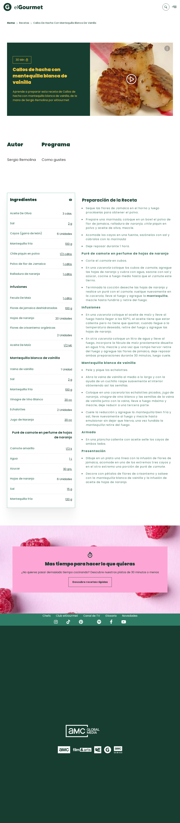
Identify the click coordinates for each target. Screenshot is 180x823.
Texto (77, 206)
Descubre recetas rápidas (90, 582)
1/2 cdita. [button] (66, 254)
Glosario (111, 616)
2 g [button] (70, 224)
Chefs (47, 616)
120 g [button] (68, 499)
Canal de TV (91, 616)
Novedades (129, 616)
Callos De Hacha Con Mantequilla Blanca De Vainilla (64, 23)
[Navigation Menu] (173, 7)
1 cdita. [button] (67, 264)
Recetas (24, 23)
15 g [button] (69, 489)
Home (11, 23)
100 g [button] (68, 244)
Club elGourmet (67, 616)
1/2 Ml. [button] (68, 345)
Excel (76, 219)
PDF (75, 214)
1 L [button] (70, 459)
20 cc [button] (68, 400)
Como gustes (54, 159)
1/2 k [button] (69, 449)
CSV (75, 210)
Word (76, 223)
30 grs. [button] (67, 469)
